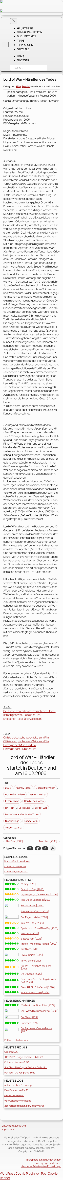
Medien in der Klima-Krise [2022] (38, 1005)
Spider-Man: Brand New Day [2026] (39, 928)
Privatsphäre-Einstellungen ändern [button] (43, 1159)
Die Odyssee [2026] (31, 973)
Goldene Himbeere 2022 (17, 1062)
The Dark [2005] (14, 841)
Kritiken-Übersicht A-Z (16, 871)
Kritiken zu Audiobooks (16, 1040)
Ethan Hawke (12, 801)
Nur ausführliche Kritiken (17, 861)
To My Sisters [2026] (32, 960)
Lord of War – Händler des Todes (22, 814)
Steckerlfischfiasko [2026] (35, 911)
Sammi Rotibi (31, 821)
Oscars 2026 (11, 1051)
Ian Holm (9, 807)
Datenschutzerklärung (14, 1125)
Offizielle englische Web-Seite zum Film (26, 741)
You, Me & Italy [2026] (32, 922)
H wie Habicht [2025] (32, 954)
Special (26, 86)
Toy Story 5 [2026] (30, 949)
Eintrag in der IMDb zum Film (19, 745)
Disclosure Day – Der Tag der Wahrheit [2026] (39, 980)
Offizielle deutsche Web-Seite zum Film (26, 737)
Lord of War (41, 807)
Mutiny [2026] (28, 884)
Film (18, 86)
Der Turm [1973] (29, 1017)
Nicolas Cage (12, 821)
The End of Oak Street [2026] (36, 899)
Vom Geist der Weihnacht (17, 1100)
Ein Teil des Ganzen (14, 1095)
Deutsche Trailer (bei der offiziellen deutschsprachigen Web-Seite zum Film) (29, 713)
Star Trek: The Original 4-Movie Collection (25, 1067)
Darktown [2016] (30, 1023)
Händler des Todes (34, 801)
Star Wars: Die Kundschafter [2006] (39, 1010)
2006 (8, 787)
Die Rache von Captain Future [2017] (36, 1030)
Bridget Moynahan (45, 787)
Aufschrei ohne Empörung (18, 1085)
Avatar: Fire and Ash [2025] (35, 992)
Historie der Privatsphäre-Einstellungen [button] (41, 1166)
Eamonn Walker (38, 794)
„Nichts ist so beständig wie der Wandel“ (25, 1105)
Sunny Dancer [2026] (32, 905)
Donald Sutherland (15, 794)
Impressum (8, 1129)
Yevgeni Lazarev (13, 827)
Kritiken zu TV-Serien (15, 866)
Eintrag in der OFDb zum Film (19, 749)
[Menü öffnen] (5, 44)
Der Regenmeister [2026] (34, 917)
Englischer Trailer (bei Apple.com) (23, 719)
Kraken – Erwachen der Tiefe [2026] (36, 967)
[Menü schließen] (13, 21)
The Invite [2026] (30, 933)
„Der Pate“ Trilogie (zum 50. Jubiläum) (23, 1057)
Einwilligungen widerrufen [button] (47, 1163)
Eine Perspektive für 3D (16, 1090)
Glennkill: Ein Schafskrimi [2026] (38, 987)
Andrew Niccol (23, 787)
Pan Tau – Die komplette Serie (19, 1072)
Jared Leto (24, 807)
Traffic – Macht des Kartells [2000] (39, 943)
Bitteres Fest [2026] (31, 938)
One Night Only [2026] (32, 889)
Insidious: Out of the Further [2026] (39, 894)
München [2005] (48, 841)
